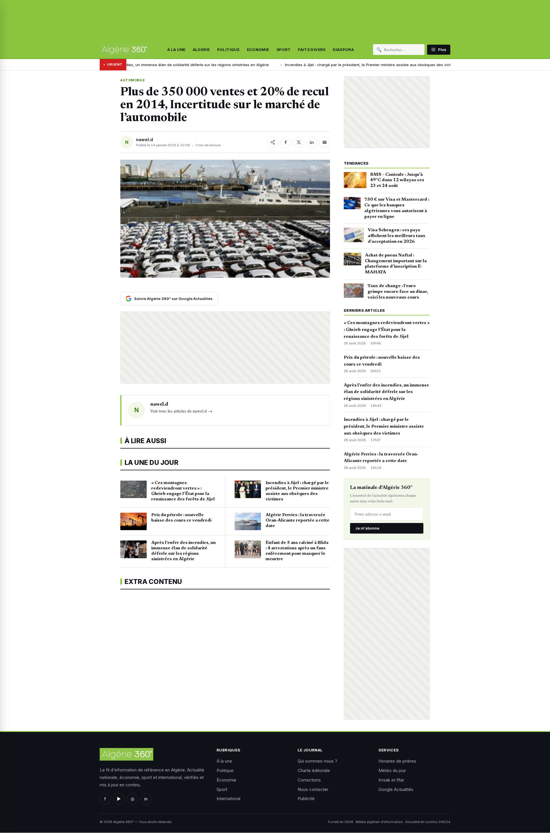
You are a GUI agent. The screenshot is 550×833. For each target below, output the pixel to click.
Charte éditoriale (314, 770)
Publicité (306, 798)
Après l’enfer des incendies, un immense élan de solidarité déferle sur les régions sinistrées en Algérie (386, 392)
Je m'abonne (367, 528)
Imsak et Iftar (391, 780)
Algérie (201, 49)
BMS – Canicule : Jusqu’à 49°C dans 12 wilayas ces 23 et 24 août (397, 180)
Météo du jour (392, 770)
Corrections (309, 780)
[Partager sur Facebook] (285, 142)
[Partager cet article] (272, 142)
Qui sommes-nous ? (317, 761)
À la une (176, 49)
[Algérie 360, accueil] (124, 49)
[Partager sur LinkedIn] (311, 142)
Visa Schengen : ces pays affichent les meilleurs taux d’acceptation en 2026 (396, 236)
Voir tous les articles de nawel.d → (181, 411)
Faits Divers (312, 49)
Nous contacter (313, 789)
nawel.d (144, 139)
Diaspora (343, 49)
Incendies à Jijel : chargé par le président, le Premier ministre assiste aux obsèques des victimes (321, 64)
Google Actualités (395, 789)
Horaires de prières (397, 761)
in (146, 799)
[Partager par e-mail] (324, 142)
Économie (258, 49)
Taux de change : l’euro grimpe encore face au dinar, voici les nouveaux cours (398, 292)
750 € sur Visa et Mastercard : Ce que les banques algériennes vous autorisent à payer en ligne (396, 208)
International (228, 798)
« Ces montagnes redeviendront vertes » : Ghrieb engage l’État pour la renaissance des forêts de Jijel (387, 330)
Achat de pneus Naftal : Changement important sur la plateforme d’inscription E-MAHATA (396, 264)
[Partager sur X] (298, 142)
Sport (283, 49)
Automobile (132, 80)
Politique (228, 49)
